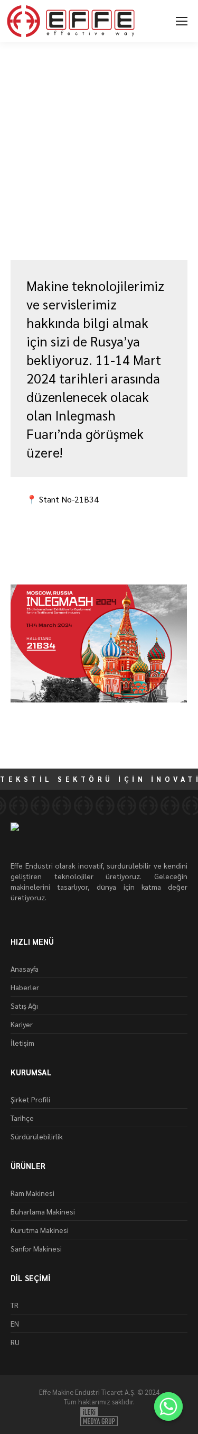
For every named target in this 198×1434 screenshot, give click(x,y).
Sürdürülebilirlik (37, 1136)
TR (14, 1305)
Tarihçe (22, 1117)
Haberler (25, 987)
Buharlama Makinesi (43, 1211)
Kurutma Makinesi (40, 1230)
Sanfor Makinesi (36, 1248)
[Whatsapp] (168, 1406)
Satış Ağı (24, 1005)
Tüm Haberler (36, 219)
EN (15, 1323)
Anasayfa (25, 968)
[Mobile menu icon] (181, 21)
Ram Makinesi (32, 1193)
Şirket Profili (30, 1099)
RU (15, 1342)
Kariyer (22, 1024)
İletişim (22, 1042)
